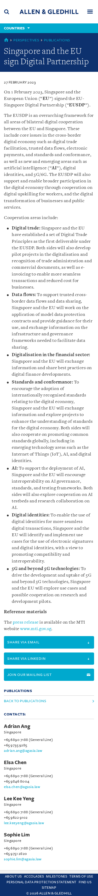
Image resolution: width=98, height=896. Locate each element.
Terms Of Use (81, 876)
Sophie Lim (17, 834)
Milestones (56, 876)
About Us (13, 876)
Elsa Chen (15, 762)
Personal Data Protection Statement (42, 882)
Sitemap (49, 887)
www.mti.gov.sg (35, 629)
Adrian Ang (17, 726)
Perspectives (26, 40)
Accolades (34, 876)
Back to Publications (25, 701)
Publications (57, 40)
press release (26, 622)
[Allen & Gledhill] (49, 11)
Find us (85, 882)
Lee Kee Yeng (19, 798)
